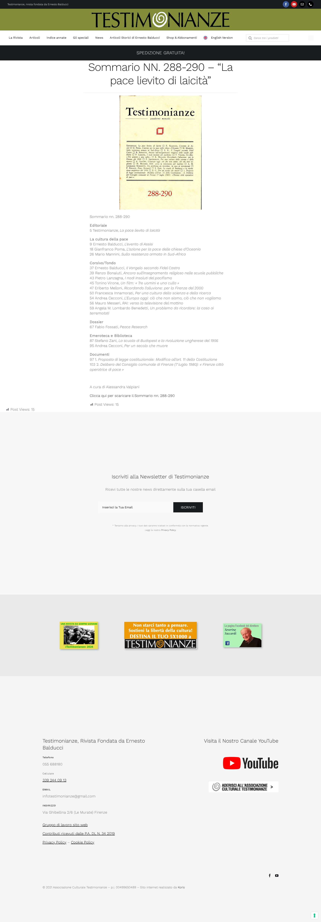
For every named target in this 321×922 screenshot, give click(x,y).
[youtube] (294, 4)
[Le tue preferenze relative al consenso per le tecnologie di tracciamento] (314, 915)
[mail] (302, 4)
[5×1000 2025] (160, 624)
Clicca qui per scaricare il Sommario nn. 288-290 (132, 395)
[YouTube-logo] (250, 749)
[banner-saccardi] (242, 625)
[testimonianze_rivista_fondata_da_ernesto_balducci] (160, 12)
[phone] (310, 4)
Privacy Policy (168, 530)
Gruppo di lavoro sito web (65, 825)
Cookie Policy (82, 842)
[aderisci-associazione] (243, 783)
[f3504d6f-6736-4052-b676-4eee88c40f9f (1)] (79, 623)
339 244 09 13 (54, 780)
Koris (181, 887)
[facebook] (286, 4)
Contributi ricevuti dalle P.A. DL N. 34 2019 (79, 833)
